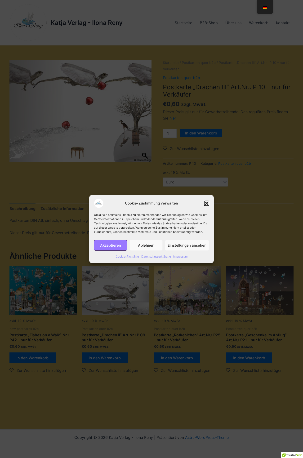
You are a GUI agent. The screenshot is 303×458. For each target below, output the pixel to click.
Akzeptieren (110, 245)
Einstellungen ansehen (187, 245)
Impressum (180, 256)
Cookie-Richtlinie (127, 256)
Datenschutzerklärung (156, 256)
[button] (206, 203)
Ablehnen (146, 245)
